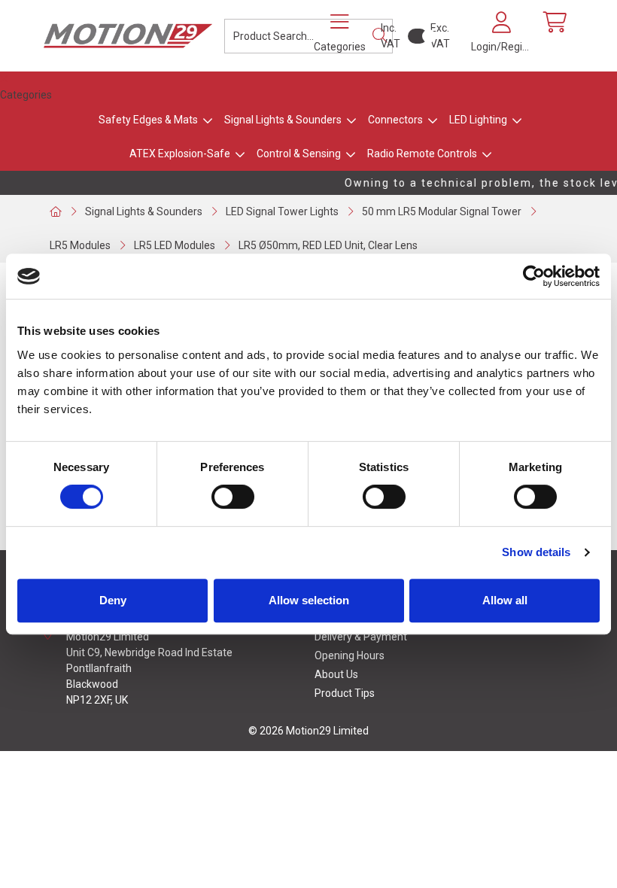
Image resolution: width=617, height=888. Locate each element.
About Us (336, 674)
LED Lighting (478, 120)
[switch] (232, 497)
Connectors (395, 120)
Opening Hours (349, 655)
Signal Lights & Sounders (283, 120)
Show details (536, 552)
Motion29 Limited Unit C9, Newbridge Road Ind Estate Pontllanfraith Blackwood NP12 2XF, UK (149, 668)
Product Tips (345, 693)
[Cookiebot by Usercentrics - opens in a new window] (534, 276)
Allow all (504, 600)
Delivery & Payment (361, 637)
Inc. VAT (390, 36)
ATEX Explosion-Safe (179, 153)
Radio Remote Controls (422, 153)
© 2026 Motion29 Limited (308, 731)
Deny (112, 600)
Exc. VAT (440, 36)
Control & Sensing (299, 153)
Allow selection (309, 600)
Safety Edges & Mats (148, 120)
